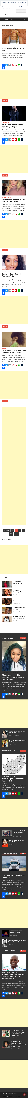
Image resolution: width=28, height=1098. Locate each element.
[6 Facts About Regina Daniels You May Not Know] (5, 740)
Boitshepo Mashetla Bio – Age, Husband (19, 617)
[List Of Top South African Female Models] (5, 840)
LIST (8, 776)
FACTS (3, 672)
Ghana (8, 46)
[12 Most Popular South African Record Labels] (14, 775)
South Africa (9, 271)
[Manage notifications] (24, 1094)
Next (16, 534)
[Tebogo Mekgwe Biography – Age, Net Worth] (14, 263)
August (4, 46)
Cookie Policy (7, 8)
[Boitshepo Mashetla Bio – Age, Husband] (7, 616)
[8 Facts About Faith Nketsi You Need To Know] (5, 731)
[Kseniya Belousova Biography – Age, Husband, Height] (14, 188)
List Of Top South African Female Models (16, 840)
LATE (13, 972)
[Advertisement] (14, 84)
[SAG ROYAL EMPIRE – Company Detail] (5, 931)
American (4, 122)
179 (11, 534)
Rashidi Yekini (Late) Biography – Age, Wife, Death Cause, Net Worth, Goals (18, 1033)
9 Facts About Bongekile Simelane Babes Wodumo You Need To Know (13, 677)
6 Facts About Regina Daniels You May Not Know (17, 741)
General (8, 672)
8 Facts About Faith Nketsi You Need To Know (17, 731)
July (8, 122)
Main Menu (8, 19)
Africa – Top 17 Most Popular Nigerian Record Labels (19, 832)
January (9, 972)
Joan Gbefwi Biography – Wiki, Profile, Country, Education (17, 941)
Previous (6, 530)
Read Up (5, 100)
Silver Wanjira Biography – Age (17, 582)
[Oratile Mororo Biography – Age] (7, 590)
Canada (4, 873)
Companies (9, 873)
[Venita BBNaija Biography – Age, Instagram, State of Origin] (14, 340)
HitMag (17, 1096)
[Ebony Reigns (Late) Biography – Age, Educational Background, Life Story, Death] (6, 1041)
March (3, 271)
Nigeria (4, 348)
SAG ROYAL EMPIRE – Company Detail (16, 931)
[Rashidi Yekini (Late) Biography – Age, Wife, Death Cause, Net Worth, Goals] (6, 1030)
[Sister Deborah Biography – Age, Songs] (14, 37)
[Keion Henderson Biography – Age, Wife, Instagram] (14, 114)
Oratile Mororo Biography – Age (17, 591)
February (4, 197)
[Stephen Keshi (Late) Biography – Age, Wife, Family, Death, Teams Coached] (14, 971)
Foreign (9, 197)
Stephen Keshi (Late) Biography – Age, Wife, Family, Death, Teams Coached (13, 976)
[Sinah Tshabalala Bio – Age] (7, 599)
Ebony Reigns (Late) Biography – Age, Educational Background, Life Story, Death (18, 1044)
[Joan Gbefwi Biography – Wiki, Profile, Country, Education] (4, 940)
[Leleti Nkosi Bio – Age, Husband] (7, 608)
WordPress (11, 1096)
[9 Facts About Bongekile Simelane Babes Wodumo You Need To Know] (14, 671)
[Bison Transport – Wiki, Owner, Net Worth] (14, 871)
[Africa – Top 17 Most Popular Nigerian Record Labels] (7, 831)
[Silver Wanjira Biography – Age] (7, 581)
